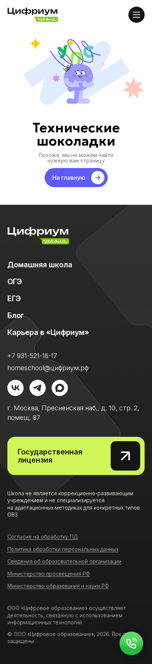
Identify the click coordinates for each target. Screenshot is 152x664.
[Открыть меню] (136, 15)
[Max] (60, 388)
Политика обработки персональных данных (62, 549)
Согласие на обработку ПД (42, 536)
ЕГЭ (14, 298)
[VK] (15, 388)
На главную (68, 177)
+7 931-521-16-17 (32, 356)
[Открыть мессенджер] (131, 643)
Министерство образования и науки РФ (58, 586)
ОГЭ (14, 282)
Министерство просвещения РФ (48, 574)
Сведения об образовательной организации (64, 561)
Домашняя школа (39, 265)
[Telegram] (38, 388)
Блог (15, 315)
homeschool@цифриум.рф (48, 368)
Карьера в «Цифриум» (48, 332)
